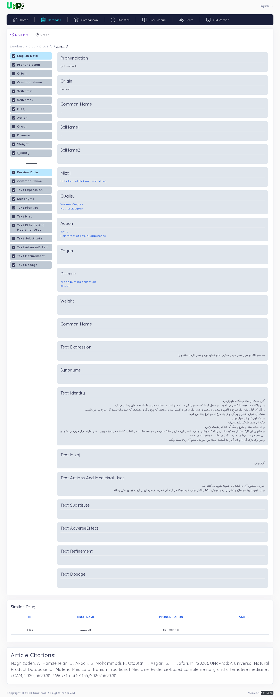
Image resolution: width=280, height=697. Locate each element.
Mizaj (21, 109)
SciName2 (25, 100)
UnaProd (39, 693)
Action (22, 118)
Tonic (64, 231)
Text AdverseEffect (33, 247)
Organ (22, 126)
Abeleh (65, 286)
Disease (23, 135)
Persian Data (27, 172)
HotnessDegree (71, 208)
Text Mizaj (25, 216)
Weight (23, 144)
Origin (22, 73)
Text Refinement (31, 256)
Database (17, 46)
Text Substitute (29, 238)
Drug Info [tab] (21, 35)
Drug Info (46, 46)
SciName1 (25, 91)
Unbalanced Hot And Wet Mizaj (83, 181)
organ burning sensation (78, 282)
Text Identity (27, 207)
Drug (31, 46)
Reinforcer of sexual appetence (83, 236)
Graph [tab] (44, 35)
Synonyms (25, 199)
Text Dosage (27, 265)
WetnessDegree (71, 204)
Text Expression (30, 190)
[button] (266, 6)
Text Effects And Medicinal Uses (30, 227)
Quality (23, 153)
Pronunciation (28, 65)
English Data (27, 56)
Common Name (29, 82)
